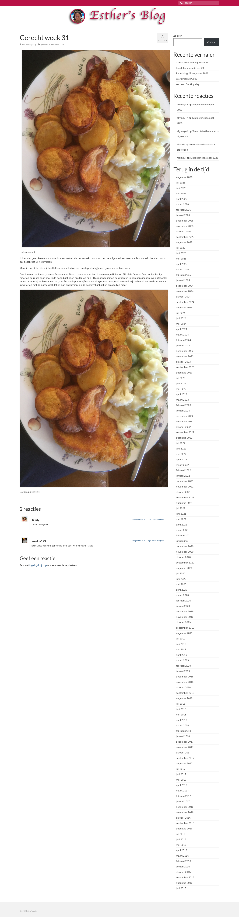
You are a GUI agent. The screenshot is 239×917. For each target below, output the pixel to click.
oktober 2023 (183, 361)
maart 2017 (182, 790)
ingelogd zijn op (38, 565)
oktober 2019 (183, 622)
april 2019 (181, 654)
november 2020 (185, 551)
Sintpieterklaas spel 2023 (204, 157)
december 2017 (185, 741)
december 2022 (185, 416)
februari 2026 (183, 209)
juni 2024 (181, 318)
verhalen (55, 44)
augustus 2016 (184, 828)
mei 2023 (181, 388)
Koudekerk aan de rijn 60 (190, 68)
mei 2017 (181, 779)
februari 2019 (183, 665)
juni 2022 (181, 448)
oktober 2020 (183, 557)
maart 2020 (182, 595)
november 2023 (185, 356)
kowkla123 (38, 541)
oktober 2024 (183, 296)
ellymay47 (30, 44)
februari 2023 (183, 405)
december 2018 (185, 676)
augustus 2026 (184, 177)
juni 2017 (181, 774)
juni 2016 (181, 839)
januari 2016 (183, 866)
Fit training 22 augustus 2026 (192, 73)
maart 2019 (182, 660)
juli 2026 (180, 182)
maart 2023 (182, 399)
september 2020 (185, 562)
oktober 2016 (183, 817)
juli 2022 (180, 443)
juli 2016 (180, 834)
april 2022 (181, 459)
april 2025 (181, 264)
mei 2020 (181, 584)
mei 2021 (181, 519)
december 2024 (185, 285)
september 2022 (185, 432)
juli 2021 (180, 508)
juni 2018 (181, 709)
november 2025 (185, 226)
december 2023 (185, 351)
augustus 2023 (184, 372)
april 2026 (181, 199)
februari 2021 (183, 535)
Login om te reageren (155, 519)
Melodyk (181, 157)
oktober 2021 (183, 492)
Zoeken (177, 35)
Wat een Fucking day (187, 84)
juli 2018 (180, 703)
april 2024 (181, 329)
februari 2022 (183, 470)
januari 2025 (183, 280)
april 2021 (181, 524)
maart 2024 (182, 334)
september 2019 (185, 627)
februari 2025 (183, 275)
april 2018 (181, 720)
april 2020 (181, 589)
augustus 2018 (184, 698)
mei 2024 (181, 323)
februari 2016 (183, 861)
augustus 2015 (184, 882)
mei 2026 (181, 193)
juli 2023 (180, 378)
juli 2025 (180, 247)
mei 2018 (181, 714)
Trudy (35, 519)
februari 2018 (183, 730)
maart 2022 (182, 464)
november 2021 (185, 486)
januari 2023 (183, 410)
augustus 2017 (184, 763)
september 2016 (185, 823)
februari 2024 (183, 340)
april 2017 (181, 785)
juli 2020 (180, 573)
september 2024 (185, 302)
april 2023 (181, 394)
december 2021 (185, 481)
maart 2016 (182, 855)
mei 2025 (181, 258)
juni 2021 (181, 513)
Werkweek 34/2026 (186, 78)
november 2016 (185, 812)
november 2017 (185, 747)
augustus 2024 (184, 307)
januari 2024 (183, 345)
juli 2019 (180, 638)
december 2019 (185, 611)
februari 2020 (183, 600)
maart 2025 (182, 269)
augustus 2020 (184, 568)
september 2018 (185, 692)
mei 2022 (181, 454)
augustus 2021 (184, 502)
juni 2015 (181, 888)
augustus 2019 (184, 633)
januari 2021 (183, 540)
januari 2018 (183, 736)
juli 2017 (180, 768)
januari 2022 (183, 475)
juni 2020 (181, 578)
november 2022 (185, 421)
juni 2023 (181, 383)
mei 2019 (181, 649)
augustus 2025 (184, 242)
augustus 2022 (184, 437)
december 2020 (185, 546)
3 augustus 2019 (138, 519)
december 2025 (185, 220)
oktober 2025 (183, 231)
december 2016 (185, 806)
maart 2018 (182, 725)
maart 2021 (182, 530)
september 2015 (185, 877)
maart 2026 (182, 204)
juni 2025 (181, 253)
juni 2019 (181, 644)
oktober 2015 (183, 872)
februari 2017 (183, 796)
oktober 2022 (183, 426)
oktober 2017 (183, 752)
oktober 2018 (183, 687)
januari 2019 (183, 671)
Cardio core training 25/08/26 (192, 62)
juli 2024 (180, 313)
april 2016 (181, 850)
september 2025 (185, 237)
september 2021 (185, 497)
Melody (181, 144)
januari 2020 (183, 606)
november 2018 (185, 682)
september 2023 (185, 367)
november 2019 (185, 616)
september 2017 (185, 758)
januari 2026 (183, 215)
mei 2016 (181, 844)
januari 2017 (183, 801)
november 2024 (185, 291)
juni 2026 (181, 188)
